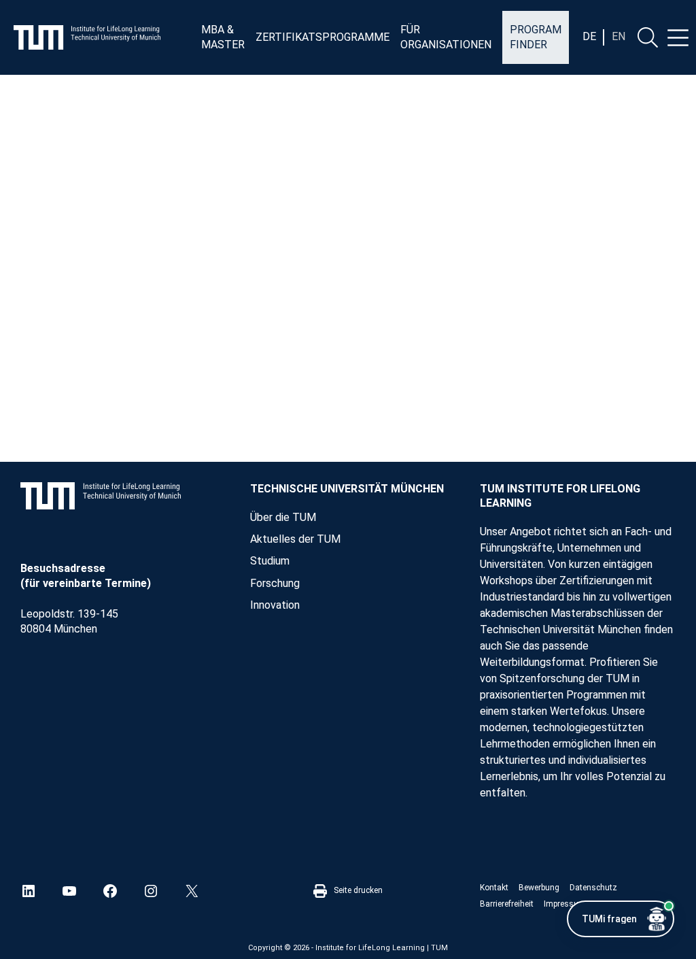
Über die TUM (283, 517)
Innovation (275, 605)
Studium (270, 560)
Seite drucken (358, 890)
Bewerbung (539, 887)
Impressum (565, 904)
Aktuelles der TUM (295, 539)
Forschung (275, 583)
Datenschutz (593, 887)
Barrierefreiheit (507, 904)
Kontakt (494, 887)
